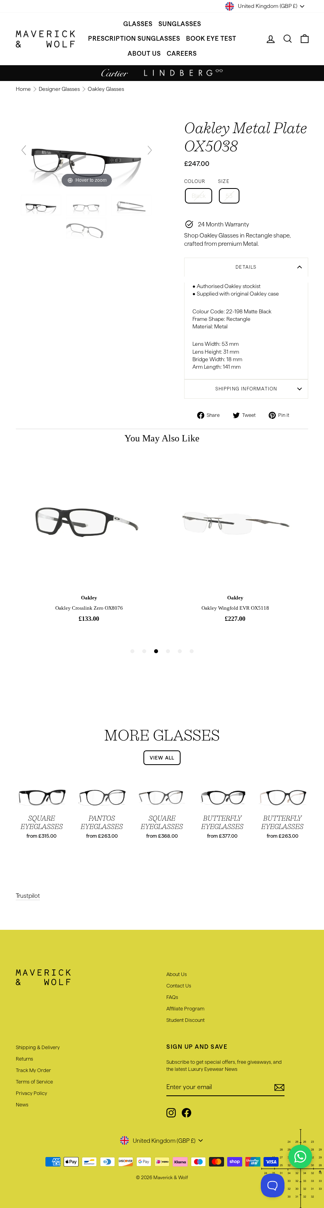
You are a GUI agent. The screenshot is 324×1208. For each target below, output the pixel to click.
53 (229, 195)
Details (245, 266)
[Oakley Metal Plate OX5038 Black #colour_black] (41, 205)
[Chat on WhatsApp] (300, 1156)
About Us (144, 53)
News (22, 1104)
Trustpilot (28, 895)
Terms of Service (34, 1081)
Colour (194, 181)
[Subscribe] (279, 1087)
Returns (24, 1058)
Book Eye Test (211, 38)
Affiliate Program (185, 1008)
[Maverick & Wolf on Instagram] (171, 1113)
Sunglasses (179, 24)
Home (24, 89)
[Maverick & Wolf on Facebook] (186, 1113)
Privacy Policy (31, 1093)
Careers (182, 53)
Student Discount (185, 1020)
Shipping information (246, 388)
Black (198, 195)
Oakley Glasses (106, 89)
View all (162, 757)
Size (224, 181)
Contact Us (178, 985)
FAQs (172, 997)
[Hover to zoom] (87, 153)
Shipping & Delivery (38, 1047)
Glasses (138, 24)
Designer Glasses (60, 89)
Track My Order (33, 1070)
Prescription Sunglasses (134, 38)
